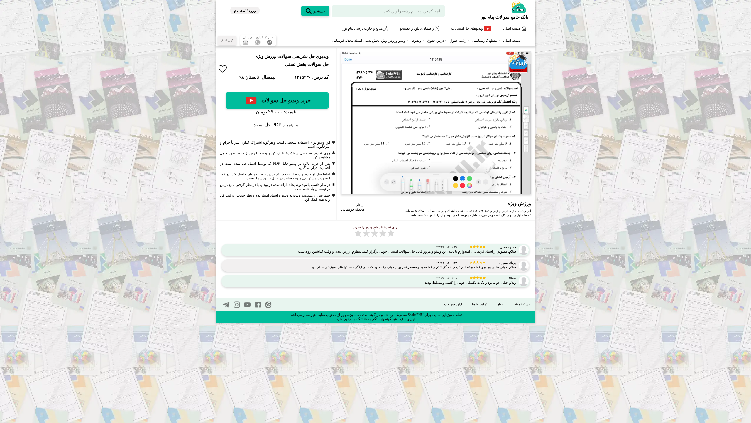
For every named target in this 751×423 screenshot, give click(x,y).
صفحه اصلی (512, 28)
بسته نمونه (522, 304)
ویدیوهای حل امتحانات (467, 28)
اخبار (500, 304)
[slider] (434, 189)
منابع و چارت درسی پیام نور (363, 28)
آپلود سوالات (453, 304)
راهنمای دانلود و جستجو (417, 28)
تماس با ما (479, 304)
